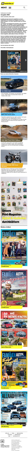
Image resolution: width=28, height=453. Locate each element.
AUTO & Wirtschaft (15, 440)
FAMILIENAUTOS (15, 444)
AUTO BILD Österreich (16, 441)
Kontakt (10, 434)
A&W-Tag (13, 449)
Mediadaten (20, 433)
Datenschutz (16, 436)
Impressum (17, 434)
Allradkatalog (5, 426)
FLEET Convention (15, 450)
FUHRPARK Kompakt (16, 445)
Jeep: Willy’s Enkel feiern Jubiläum (10, 140)
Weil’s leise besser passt (8, 114)
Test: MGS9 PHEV (6, 91)
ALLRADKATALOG (15, 443)
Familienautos (5, 266)
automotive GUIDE (15, 448)
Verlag (7, 433)
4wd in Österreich (6, 347)
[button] (6, 7)
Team (13, 433)
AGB (9, 436)
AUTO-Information (15, 442)
